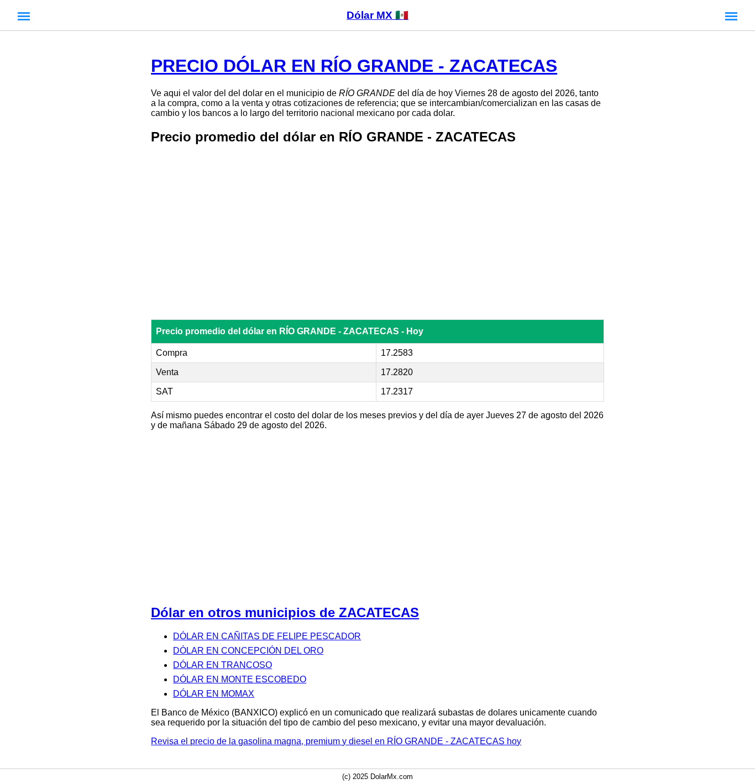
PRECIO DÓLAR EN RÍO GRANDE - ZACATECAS (354, 66)
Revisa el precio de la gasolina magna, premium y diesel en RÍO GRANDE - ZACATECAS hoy (336, 741)
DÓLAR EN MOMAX (213, 693)
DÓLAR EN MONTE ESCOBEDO (239, 679)
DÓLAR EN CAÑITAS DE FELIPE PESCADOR (267, 636)
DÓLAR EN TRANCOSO (222, 665)
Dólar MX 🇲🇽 (377, 15)
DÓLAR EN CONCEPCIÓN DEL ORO (248, 650)
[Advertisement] (377, 233)
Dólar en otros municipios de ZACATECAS (285, 612)
